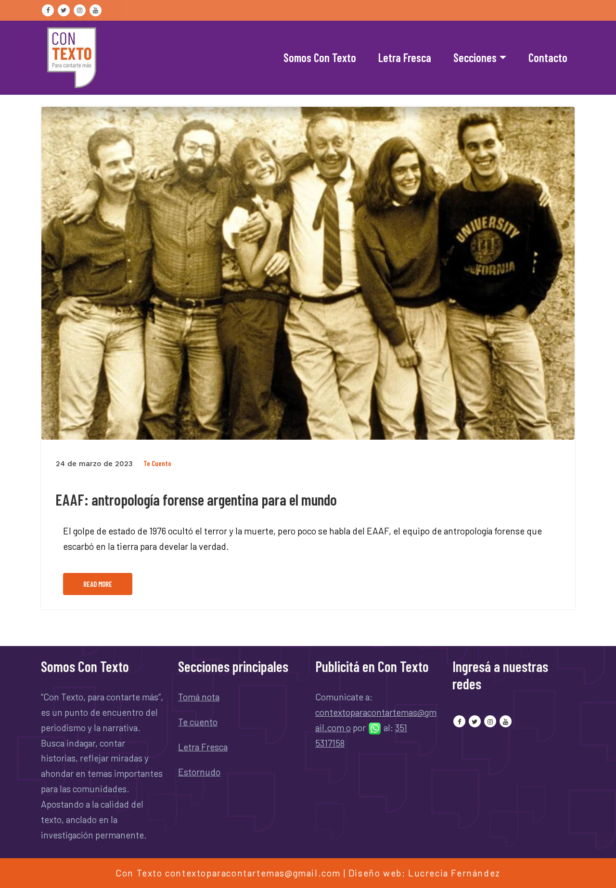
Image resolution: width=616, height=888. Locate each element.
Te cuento (198, 721)
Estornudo (199, 771)
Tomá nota (198, 696)
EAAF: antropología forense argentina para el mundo (196, 499)
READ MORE (97, 584)
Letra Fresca (404, 57)
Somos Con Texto (319, 57)
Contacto (547, 57)
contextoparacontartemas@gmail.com (253, 872)
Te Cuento (157, 463)
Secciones (475, 57)
